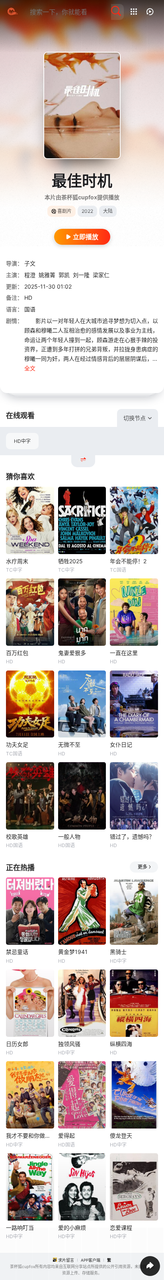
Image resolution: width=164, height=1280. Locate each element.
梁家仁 (101, 274)
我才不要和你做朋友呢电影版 (30, 1135)
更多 (142, 867)
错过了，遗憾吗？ (132, 836)
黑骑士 (118, 951)
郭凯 (64, 274)
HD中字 (22, 441)
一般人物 (69, 836)
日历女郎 (17, 1043)
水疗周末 (17, 561)
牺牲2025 (70, 561)
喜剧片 (64, 211)
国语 (29, 309)
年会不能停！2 (128, 561)
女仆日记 (121, 744)
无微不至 (69, 744)
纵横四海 (121, 1043)
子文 (29, 263)
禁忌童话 (17, 951)
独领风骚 (69, 1043)
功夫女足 (17, 744)
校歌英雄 (17, 836)
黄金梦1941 (73, 951)
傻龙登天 (121, 1135)
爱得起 (66, 1135)
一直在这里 (124, 652)
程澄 (29, 274)
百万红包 (17, 652)
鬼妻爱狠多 (72, 652)
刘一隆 (81, 274)
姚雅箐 (47, 274)
